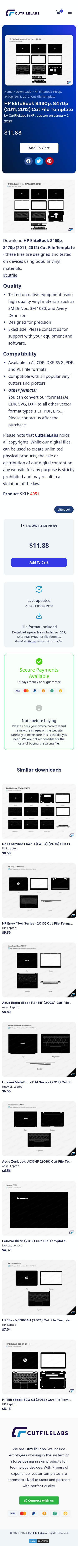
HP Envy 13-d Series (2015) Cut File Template (39, 923)
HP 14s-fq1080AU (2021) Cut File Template (37, 1320)
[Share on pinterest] (49, 161)
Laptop (42, 115)
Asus (5, 1007)
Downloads (23, 92)
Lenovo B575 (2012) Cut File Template (34, 1241)
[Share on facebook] (28, 161)
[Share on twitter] (39, 161)
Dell (4, 848)
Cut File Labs (36, 1533)
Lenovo (17, 1245)
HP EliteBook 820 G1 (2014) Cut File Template (39, 1400)
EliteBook (64, 509)
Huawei (7, 1086)
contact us (51, 329)
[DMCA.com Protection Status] (39, 1540)
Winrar (32, 641)
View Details (39, 811)
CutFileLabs (18, 115)
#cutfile (10, 275)
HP (33, 115)
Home (8, 92)
